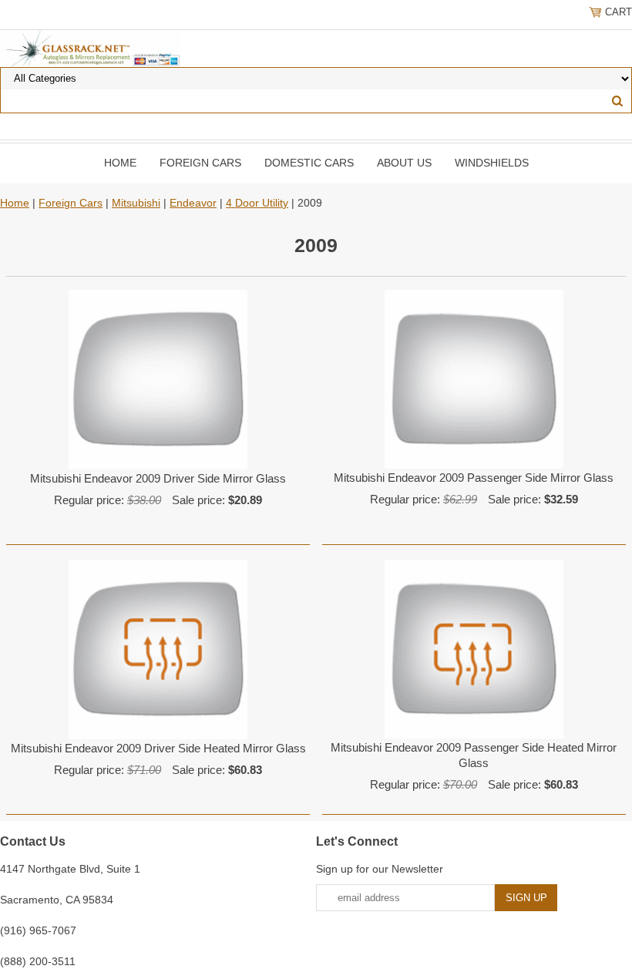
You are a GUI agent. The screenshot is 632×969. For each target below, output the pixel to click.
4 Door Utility (257, 203)
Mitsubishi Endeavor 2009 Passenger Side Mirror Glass (474, 477)
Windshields (492, 162)
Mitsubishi (136, 203)
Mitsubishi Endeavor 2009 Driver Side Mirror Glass (158, 478)
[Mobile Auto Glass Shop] (90, 48)
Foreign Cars (200, 162)
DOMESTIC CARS (309, 162)
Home (120, 162)
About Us (404, 162)
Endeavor (193, 203)
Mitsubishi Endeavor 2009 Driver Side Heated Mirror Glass (158, 748)
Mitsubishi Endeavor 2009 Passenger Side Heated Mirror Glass (474, 755)
